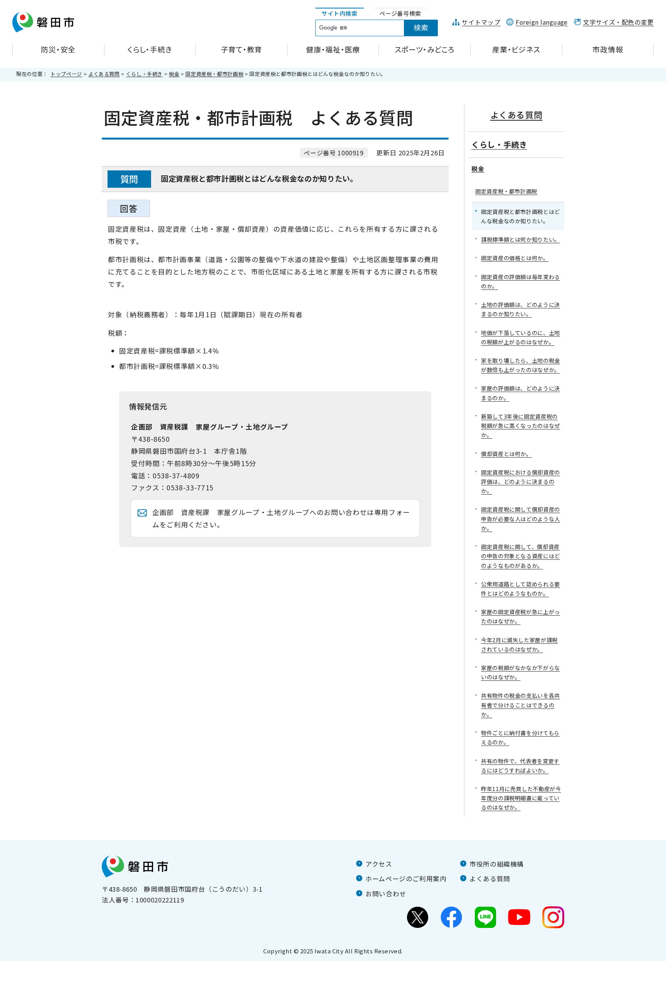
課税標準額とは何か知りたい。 (520, 239)
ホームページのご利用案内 (406, 878)
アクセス (378, 864)
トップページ (66, 73)
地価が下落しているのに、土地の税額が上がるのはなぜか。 (520, 337)
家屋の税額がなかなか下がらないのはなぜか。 (520, 672)
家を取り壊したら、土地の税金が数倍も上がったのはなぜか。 (520, 365)
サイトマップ (481, 22)
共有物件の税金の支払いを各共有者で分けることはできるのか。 (520, 704)
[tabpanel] (380, 28)
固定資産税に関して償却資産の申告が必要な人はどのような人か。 (520, 518)
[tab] (339, 14)
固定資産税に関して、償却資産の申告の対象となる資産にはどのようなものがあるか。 (520, 555)
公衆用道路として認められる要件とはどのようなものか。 (520, 588)
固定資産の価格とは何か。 (515, 258)
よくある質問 (104, 73)
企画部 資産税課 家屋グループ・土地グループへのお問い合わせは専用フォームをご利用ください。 (281, 518)
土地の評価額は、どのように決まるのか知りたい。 (520, 309)
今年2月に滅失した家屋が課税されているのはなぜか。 (519, 644)
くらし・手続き (144, 73)
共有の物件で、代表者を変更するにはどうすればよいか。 (520, 765)
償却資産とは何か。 (506, 453)
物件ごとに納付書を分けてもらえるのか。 (520, 737)
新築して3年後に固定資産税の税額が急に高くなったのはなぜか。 (520, 425)
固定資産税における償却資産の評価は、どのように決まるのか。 (520, 481)
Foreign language (542, 22)
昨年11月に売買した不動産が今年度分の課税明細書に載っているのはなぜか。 (521, 798)
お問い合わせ (385, 893)
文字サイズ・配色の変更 (618, 22)
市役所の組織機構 (496, 864)
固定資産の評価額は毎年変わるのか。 (520, 281)
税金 (174, 73)
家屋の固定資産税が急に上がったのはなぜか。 (520, 616)
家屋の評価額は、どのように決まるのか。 (520, 392)
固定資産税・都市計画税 (214, 73)
